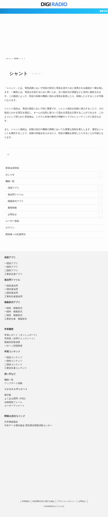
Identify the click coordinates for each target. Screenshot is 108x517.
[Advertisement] (54, 36)
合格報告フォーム (13, 402)
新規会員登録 (12, 168)
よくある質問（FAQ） (15, 398)
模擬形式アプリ (15, 201)
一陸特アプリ (11, 267)
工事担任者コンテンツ (15, 368)
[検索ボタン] (104, 4)
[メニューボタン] (4, 4)
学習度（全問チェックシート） (20, 338)
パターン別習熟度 (13, 346)
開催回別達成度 (12, 342)
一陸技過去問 (11, 285)
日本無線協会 (11, 422)
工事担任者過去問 (13, 296)
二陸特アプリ (11, 270)
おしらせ (9, 174)
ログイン (9, 227)
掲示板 (7, 395)
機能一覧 (9, 181)
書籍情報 (12, 207)
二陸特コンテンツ (13, 364)
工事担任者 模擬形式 (15, 319)
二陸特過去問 (11, 293)
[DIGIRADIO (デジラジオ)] (54, 4)
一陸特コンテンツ (13, 361)
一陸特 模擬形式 (13, 311)
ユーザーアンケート (14, 405)
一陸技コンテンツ (13, 357)
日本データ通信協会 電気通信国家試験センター (28, 425)
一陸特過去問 (11, 289)
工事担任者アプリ (13, 274)
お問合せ (12, 214)
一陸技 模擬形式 (13, 308)
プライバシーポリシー (66, 501)
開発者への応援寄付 (15, 234)
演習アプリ (13, 188)
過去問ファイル (15, 194)
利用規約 (26, 501)
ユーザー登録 (12, 221)
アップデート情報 (13, 383)
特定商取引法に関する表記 (43, 501)
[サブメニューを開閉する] (101, 175)
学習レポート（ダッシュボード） (21, 335)
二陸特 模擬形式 (13, 315)
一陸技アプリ (11, 263)
